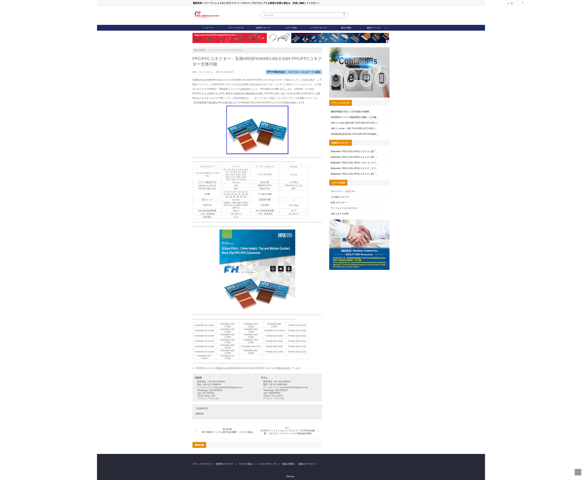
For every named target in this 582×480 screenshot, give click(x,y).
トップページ (208, 28)
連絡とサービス (374, 28)
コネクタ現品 (291, 28)
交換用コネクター (263, 28)
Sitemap (290, 476)
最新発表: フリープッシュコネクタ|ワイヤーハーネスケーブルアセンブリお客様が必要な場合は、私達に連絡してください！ (256, 3)
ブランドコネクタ (236, 28)
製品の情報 (346, 28)
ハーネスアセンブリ (318, 28)
